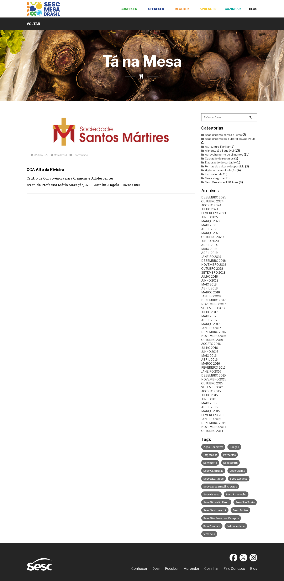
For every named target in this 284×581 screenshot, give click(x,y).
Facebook (233, 557)
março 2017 (210, 324)
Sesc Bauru (230, 463)
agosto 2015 (211, 391)
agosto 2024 (211, 205)
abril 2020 (209, 245)
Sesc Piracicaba (236, 494)
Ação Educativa (213, 447)
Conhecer (129, 9)
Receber (182, 9)
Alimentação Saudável (219, 150)
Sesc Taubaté (211, 526)
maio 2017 (208, 316)
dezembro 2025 (213, 197)
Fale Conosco (234, 569)
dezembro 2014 (213, 423)
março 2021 (210, 233)
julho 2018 (209, 276)
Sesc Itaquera (238, 478)
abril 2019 (209, 252)
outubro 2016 (212, 340)
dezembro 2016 (213, 332)
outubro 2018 (212, 268)
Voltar (33, 24)
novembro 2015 (213, 379)
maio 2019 (209, 249)
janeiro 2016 (211, 371)
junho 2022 (210, 217)
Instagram (253, 557)
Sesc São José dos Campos (221, 518)
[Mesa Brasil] (43, 9)
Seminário (210, 463)
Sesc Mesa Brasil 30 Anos (221, 182)
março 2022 (210, 221)
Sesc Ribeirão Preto (216, 502)
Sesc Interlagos (213, 478)
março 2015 (210, 411)
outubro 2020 (212, 237)
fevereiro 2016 (213, 367)
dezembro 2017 (213, 300)
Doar (156, 569)
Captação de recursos (219, 158)
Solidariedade (236, 526)
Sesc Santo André (214, 510)
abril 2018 (209, 288)
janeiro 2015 (211, 419)
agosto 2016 (211, 343)
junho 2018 (209, 280)
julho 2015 (209, 395)
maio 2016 (209, 355)
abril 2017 (209, 320)
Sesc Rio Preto (245, 502)
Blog (253, 9)
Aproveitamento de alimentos (224, 154)
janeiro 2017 (211, 328)
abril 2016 (209, 359)
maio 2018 (209, 284)
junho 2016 (209, 351)
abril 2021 (209, 229)
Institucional (213, 174)
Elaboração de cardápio (220, 162)
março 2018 (210, 292)
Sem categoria (214, 178)
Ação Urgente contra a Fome (223, 134)
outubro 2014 (212, 431)
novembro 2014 (213, 427)
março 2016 (210, 363)
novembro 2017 (213, 304)
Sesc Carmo (237, 471)
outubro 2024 (212, 201)
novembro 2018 (213, 264)
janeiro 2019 (211, 256)
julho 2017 (209, 312)
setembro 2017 (213, 308)
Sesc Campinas (213, 471)
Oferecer (156, 9)
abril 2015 (209, 407)
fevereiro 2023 (213, 213)
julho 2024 (209, 209)
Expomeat (210, 455)
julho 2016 (209, 347)
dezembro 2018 (213, 260)
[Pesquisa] (250, 117)
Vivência (209, 534)
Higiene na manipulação (220, 170)
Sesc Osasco (211, 494)
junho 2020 (210, 241)
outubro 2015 (212, 383)
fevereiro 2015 (213, 415)
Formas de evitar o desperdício (224, 166)
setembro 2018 (213, 272)
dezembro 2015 (213, 375)
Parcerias (229, 455)
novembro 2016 (213, 336)
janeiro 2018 (211, 296)
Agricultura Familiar (217, 146)
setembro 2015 (213, 387)
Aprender (208, 9)
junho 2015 (209, 399)
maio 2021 (208, 225)
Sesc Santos (240, 510)
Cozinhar (233, 9)
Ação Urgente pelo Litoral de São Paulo (230, 138)
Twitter (243, 557)
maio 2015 (209, 403)
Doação (234, 447)
